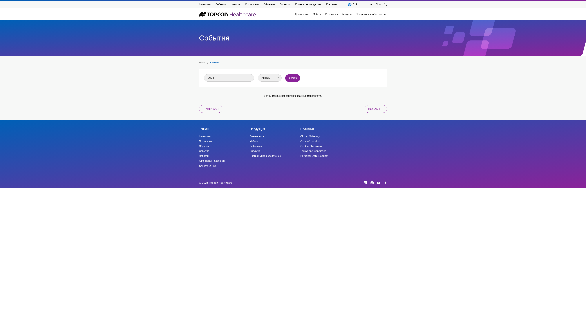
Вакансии (285, 4)
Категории (205, 4)
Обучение (269, 4)
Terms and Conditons (313, 151)
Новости (235, 4)
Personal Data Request (314, 156)
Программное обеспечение (371, 14)
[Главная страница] (227, 14)
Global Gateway (310, 136)
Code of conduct (310, 141)
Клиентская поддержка (308, 4)
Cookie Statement (311, 146)
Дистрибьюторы (208, 166)
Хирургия (347, 14)
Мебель (317, 14)
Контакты (331, 4)
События (220, 4)
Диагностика (302, 14)
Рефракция (331, 14)
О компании (252, 4)
